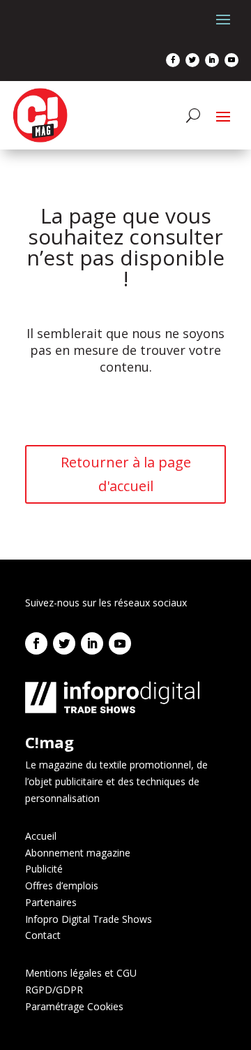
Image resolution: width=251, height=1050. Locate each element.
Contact (43, 935)
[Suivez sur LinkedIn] (212, 60)
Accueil (40, 836)
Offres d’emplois (61, 885)
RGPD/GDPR (54, 989)
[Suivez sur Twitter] (192, 60)
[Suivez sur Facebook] (173, 60)
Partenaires (51, 902)
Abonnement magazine (77, 852)
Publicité (44, 868)
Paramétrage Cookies (74, 1006)
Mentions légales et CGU (81, 972)
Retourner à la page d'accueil (126, 474)
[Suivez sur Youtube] (231, 60)
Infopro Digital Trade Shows (88, 919)
